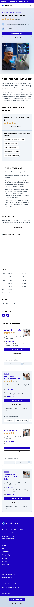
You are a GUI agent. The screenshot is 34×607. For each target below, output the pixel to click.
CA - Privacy (5, 558)
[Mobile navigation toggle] (30, 5)
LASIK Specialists (7, 12)
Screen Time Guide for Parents (10, 587)
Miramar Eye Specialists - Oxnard (12, 377)
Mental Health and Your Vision (10, 584)
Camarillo (18, 12)
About (3, 548)
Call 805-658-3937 (17, 448)
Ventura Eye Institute (12, 330)
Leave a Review (17, 227)
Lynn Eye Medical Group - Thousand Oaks (11, 476)
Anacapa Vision (10, 430)
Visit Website (9, 28)
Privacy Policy (6, 552)
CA (14, 12)
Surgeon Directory (7, 564)
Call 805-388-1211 (17, 350)
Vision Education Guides (8, 574)
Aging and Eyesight (7, 577)
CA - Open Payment (7, 555)
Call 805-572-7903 (17, 604)
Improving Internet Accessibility (11, 581)
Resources (5, 561)
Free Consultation (17, 599)
